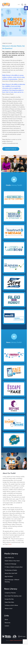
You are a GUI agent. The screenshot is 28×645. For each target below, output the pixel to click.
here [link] (10, 544)
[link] (26, 8)
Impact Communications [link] (16, 640)
